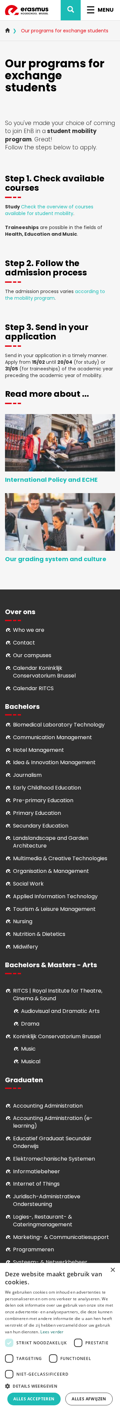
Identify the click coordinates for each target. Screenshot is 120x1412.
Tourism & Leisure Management (54, 909)
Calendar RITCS (33, 688)
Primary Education (37, 813)
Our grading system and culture (55, 559)
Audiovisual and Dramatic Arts (60, 1011)
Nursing (22, 921)
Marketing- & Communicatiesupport (61, 1237)
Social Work (28, 884)
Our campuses (32, 655)
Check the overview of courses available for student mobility (49, 210)
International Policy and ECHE (51, 479)
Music (28, 1049)
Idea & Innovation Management (54, 762)
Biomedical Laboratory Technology (59, 725)
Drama (31, 1024)
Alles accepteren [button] (33, 1399)
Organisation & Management (51, 871)
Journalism (27, 775)
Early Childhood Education (47, 788)
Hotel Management (38, 750)
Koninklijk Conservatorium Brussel (57, 1036)
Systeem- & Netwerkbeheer (50, 1262)
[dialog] (60, 1337)
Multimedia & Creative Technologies (60, 858)
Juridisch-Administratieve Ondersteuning (46, 1200)
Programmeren (33, 1249)
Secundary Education (40, 826)
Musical (30, 1061)
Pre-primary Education (43, 800)
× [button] (112, 1270)
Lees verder (51, 1332)
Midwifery (25, 947)
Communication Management (52, 737)
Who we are (28, 630)
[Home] (26, 10)
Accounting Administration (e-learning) (53, 1122)
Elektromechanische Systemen (54, 1159)
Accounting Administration (48, 1106)
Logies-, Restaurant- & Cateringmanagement (42, 1220)
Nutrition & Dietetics (39, 934)
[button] (60, 1386)
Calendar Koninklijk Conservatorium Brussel (44, 671)
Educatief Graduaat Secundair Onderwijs (52, 1142)
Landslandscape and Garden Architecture (50, 842)
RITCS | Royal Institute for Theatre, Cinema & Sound (57, 994)
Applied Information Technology (55, 896)
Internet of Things (36, 1184)
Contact (24, 642)
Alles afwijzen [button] (89, 1399)
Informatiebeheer (36, 1171)
